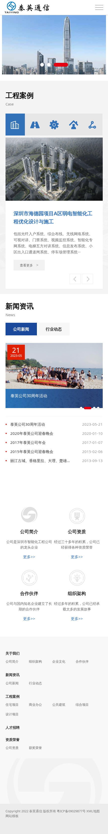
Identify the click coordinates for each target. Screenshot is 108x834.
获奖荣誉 (35, 747)
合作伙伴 (82, 661)
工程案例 (13, 696)
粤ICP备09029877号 (71, 811)
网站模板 (12, 816)
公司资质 (12, 747)
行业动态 (54, 329)
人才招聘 (13, 727)
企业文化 (58, 661)
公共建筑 (58, 704)
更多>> (29, 556)
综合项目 (82, 704)
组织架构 (35, 661)
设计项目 (12, 714)
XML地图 (93, 811)
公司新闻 (21, 329)
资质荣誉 (13, 739)
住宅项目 (12, 704)
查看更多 (35, 275)
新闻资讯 (13, 674)
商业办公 (35, 704)
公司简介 (12, 661)
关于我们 (13, 653)
